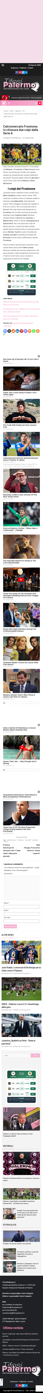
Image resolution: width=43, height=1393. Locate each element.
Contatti (30, 68)
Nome (6, 903)
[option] (21, 1124)
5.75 (22, 286)
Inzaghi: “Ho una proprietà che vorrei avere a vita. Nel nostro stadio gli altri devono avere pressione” (27, 1213)
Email (6, 910)
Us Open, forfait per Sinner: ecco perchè (17, 1243)
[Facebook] (5, 331)
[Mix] (29, 331)
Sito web (7, 918)
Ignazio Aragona (20, 1319)
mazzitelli (28, 840)
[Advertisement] (21, 42)
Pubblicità (22, 68)
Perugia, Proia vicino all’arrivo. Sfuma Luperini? (32, 849)
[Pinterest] (21, 331)
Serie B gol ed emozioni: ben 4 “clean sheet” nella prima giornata (12, 850)
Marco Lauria (20, 1321)
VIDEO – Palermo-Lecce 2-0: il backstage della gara (19, 1346)
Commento (8, 874)
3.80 (17, 276)
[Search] (36, 103)
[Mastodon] (25, 331)
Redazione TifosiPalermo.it (13, 138)
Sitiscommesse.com (21, 1098)
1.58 (13, 286)
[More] (38, 331)
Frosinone (20, 840)
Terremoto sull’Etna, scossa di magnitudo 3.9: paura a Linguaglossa (27, 1254)
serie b (6, 841)
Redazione (14, 68)
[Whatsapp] (33, 331)
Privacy (1, 1383)
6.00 (22, 276)
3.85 (17, 286)
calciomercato (11, 840)
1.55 (13, 276)
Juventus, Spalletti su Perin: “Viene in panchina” (18, 1349)
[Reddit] (13, 331)
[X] (9, 331)
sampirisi (35, 840)
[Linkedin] (17, 331)
